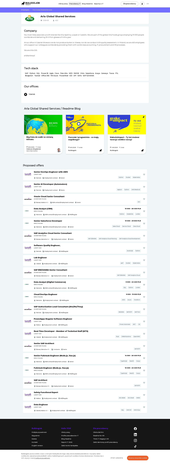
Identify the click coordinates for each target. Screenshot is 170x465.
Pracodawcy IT (75, 4)
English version (37, 445)
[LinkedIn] (135, 434)
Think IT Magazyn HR (101, 439)
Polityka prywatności (39, 432)
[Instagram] (135, 440)
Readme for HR (98, 436)
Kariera (34, 439)
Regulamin (36, 436)
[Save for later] (144, 174)
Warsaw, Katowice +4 (42, 239)
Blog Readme (87, 4)
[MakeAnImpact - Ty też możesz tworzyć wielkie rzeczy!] (127, 124)
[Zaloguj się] (142, 4)
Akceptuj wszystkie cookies (137, 458)
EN (148, 4)
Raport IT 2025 (66, 442)
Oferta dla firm (98, 432)
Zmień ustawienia (117, 458)
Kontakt (35, 442)
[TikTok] (135, 446)
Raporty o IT (98, 4)
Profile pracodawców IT (70, 436)
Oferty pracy (63, 4)
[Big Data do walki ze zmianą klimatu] (43, 124)
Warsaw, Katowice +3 (42, 349)
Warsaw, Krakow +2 (42, 202)
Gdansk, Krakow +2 (41, 410)
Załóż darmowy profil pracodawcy (105, 442)
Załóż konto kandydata (69, 445)
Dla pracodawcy (129, 4)
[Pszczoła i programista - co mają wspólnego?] (85, 124)
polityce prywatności (42, 458)
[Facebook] (135, 428)
